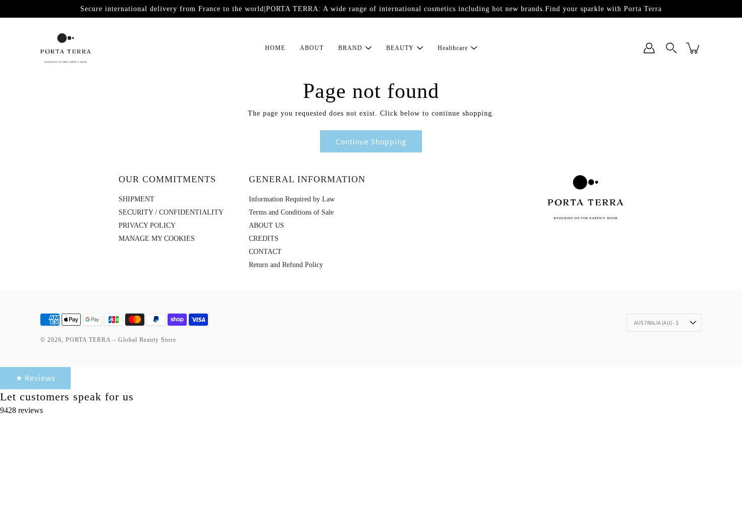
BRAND (350, 47)
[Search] (671, 48)
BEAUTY (400, 47)
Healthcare (453, 47)
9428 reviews (21, 410)
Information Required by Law (292, 199)
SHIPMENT (136, 199)
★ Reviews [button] (35, 378)
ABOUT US (266, 225)
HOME (275, 47)
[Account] (649, 48)
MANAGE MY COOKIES (157, 238)
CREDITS (264, 238)
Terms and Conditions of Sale (291, 212)
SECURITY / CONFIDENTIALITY (171, 212)
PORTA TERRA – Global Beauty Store (121, 339)
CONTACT (265, 251)
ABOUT (312, 47)
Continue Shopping (371, 141)
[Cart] (693, 48)
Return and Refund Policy (286, 265)
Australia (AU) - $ (656, 322)
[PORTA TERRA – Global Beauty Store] (65, 48)
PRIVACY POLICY (147, 225)
